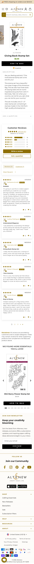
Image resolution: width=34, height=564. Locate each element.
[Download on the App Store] (11, 486)
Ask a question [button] (17, 156)
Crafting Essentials (9, 498)
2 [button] (14, 324)
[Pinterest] (17, 468)
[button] (9, 137)
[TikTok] (23, 468)
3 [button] (17, 324)
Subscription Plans (9, 514)
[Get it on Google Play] (22, 486)
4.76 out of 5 (22, 131)
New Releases (7, 502)
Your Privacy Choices (11, 542)
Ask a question (10, 116)
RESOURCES (7, 524)
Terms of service (24, 539)
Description (9, 72)
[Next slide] (30, 380)
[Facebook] (5, 468)
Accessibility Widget (11, 545)
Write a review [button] (17, 151)
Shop (4, 494)
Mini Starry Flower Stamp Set (17, 394)
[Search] (4, 15)
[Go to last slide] (3, 380)
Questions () (20, 166)
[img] (7, 179)
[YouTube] (29, 468)
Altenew (17, 52)
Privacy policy (11, 539)
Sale (3, 510)
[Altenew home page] (17, 9)
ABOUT (5, 528)
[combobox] (17, 15)
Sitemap (25, 542)
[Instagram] (10, 468)
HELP (4, 519)
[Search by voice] (30, 15)
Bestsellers (6, 506)
